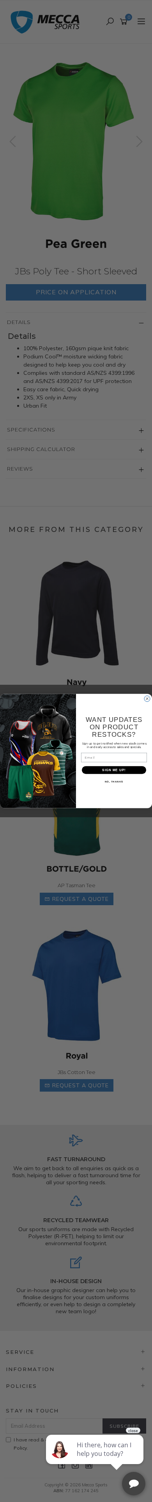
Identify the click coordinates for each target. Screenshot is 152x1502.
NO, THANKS (114, 782)
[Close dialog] (147, 699)
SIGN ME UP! (114, 770)
